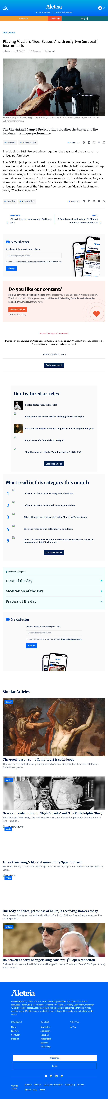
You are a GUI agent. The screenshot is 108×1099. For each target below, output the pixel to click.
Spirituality (15, 1035)
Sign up (11, 268)
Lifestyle (15, 1031)
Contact (80, 1084)
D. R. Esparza (35, 51)
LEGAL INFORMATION (53, 1084)
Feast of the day (19, 581)
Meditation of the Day (24, 591)
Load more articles (54, 463)
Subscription (45, 1039)
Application (45, 1031)
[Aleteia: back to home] (54, 6)
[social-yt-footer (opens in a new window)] (46, 1075)
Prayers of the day (21, 601)
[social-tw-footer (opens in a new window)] (56, 1075)
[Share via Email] (99, 142)
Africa (8, 878)
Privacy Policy (31, 1089)
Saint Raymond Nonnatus (63, 12)
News (13, 1027)
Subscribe (23, 18)
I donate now (16, 309)
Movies (9, 780)
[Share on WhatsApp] (104, 142)
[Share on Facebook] (84, 142)
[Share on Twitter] (94, 142)
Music (8, 829)
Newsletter (45, 1027)
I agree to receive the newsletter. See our (35, 262)
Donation (44, 1042)
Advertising (45, 1046)
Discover (15, 1039)
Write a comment (54, 365)
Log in (63, 354)
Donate (53, 18)
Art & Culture (9, 32)
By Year (73, 1027)
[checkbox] (6, 262)
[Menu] (18, 8)
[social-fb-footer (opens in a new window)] (51, 1075)
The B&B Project (13, 162)
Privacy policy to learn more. (50, 262)
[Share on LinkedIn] (89, 142)
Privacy (42, 1089)
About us (37, 1084)
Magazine (44, 1035)
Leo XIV (9, 927)
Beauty (9, 702)
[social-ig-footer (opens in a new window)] (62, 1075)
